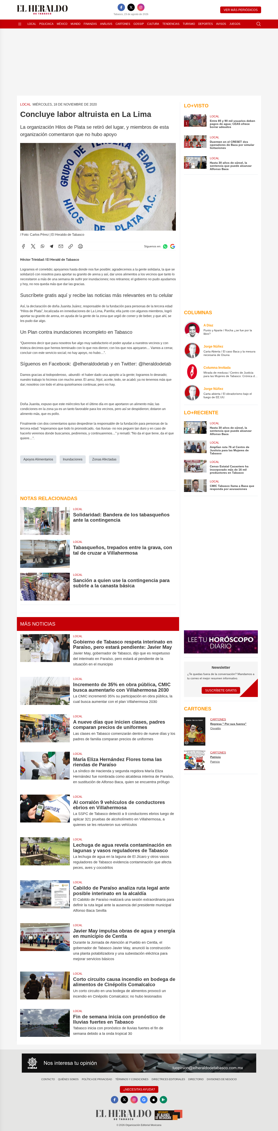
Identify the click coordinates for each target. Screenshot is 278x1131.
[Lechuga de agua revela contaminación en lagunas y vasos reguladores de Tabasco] (45, 856)
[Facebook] (121, 7)
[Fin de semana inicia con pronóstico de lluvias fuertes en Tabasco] (45, 1025)
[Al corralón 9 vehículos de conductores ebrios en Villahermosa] (45, 814)
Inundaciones (72, 459)
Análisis (106, 23)
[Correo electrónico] (61, 246)
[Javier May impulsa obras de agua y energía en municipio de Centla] (45, 945)
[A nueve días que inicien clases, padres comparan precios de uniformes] (45, 730)
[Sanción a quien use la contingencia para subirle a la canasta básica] (45, 587)
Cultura (153, 23)
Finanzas (90, 23)
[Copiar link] (70, 246)
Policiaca (46, 23)
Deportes (205, 23)
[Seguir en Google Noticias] (172, 246)
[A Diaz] (192, 329)
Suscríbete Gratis (221, 690)
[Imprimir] (80, 246)
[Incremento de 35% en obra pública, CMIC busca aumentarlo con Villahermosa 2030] (45, 693)
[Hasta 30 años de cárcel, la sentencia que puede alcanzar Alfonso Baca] (195, 428)
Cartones (123, 23)
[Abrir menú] (20, 24)
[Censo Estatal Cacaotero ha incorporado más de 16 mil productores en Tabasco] (195, 467)
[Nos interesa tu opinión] (139, 1063)
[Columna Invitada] (192, 371)
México (62, 23)
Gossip (139, 23)
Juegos (234, 23)
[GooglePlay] (163, 1099)
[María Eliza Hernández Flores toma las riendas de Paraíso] (45, 771)
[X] (131, 7)
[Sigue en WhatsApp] (165, 246)
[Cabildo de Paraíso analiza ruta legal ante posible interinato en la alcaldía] (45, 899)
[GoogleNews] (144, 1099)
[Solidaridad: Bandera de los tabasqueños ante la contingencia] (45, 521)
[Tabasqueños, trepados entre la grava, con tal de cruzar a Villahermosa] (45, 554)
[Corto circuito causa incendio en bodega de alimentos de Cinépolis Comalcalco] (45, 988)
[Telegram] (51, 246)
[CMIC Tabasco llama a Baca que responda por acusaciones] (195, 485)
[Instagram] (140, 7)
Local (31, 23)
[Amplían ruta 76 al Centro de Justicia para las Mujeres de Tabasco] (195, 448)
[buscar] (258, 24)
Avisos (221, 23)
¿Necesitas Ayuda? (139, 1089)
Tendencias (170, 23)
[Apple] (153, 1099)
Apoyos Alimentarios (38, 459)
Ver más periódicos (241, 10)
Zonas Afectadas (104, 459)
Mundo (75, 23)
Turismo (189, 23)
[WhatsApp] (42, 246)
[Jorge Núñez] (192, 350)
